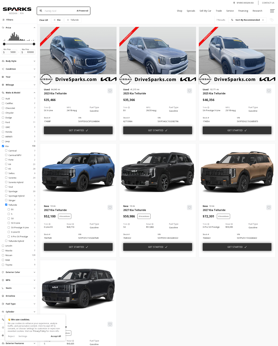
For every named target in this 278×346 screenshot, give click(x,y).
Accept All (56, 336)
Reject (11, 336)
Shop (179, 10)
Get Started (76, 130)
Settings (23, 336)
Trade (219, 10)
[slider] (4, 44)
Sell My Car (205, 10)
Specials (191, 10)
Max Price (25, 49)
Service (230, 10)
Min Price (7, 49)
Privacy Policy (39, 331)
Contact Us (268, 2)
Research (257, 10)
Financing (243, 10)
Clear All (43, 20)
